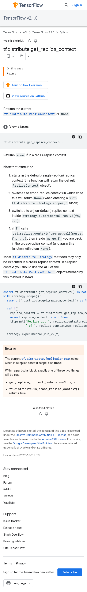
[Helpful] (29, 41)
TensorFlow (10, 32)
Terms (7, 563)
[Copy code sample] (80, 136)
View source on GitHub (28, 96)
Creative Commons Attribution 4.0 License (40, 435)
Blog (6, 476)
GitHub (7, 489)
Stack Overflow (13, 534)
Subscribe (70, 572)
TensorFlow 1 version (27, 85)
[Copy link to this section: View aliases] (33, 126)
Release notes (12, 528)
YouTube (9, 502)
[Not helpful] (36, 41)
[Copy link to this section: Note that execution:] (38, 167)
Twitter (8, 496)
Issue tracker (11, 521)
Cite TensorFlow (14, 548)
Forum (7, 482)
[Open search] (66, 5)
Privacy (21, 563)
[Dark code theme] (73, 136)
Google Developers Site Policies (32, 443)
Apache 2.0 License (54, 439)
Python (64, 32)
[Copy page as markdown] (22, 56)
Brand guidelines (14, 541)
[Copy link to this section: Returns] (20, 348)
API (25, 32)
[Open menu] (7, 5)
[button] (43, 126)
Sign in (77, 5)
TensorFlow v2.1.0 (20, 18)
